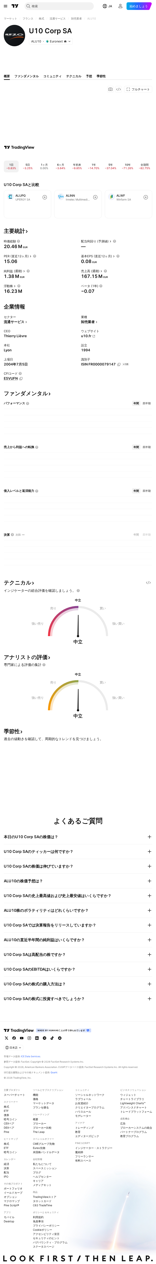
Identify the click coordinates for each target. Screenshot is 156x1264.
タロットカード (42, 1201)
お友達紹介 (81, 1103)
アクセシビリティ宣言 (46, 1234)
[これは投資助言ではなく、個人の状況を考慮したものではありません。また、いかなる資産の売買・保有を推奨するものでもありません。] (78, 590)
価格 (35, 1099)
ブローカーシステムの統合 (136, 1127)
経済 (6, 1164)
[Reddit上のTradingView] (59, 1038)
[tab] (136, 403)
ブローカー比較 (42, 1127)
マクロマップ (12, 1201)
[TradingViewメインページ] (19, 1030)
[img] (65, 41)
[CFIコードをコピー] (21, 378)
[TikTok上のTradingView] (52, 1038)
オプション (10, 1196)
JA (110, 6)
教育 (77, 1131)
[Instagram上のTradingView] (29, 1038)
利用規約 (38, 1217)
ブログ (37, 1172)
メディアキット (42, 1185)
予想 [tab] (89, 76)
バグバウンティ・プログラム (50, 1242)
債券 (6, 1115)
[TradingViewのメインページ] (15, 6)
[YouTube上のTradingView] (21, 1038)
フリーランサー (84, 1156)
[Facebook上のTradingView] (14, 1038)
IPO (6, 1176)
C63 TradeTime (42, 1205)
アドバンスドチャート (133, 1107)
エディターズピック (87, 1136)
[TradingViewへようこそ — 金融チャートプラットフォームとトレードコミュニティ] (19, 147)
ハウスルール (83, 1111)
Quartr (54, 1072)
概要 (35, 1119)
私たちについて (42, 1164)
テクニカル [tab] (73, 76)
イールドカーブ (13, 1192)
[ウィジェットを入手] (118, 89)
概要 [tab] (7, 76)
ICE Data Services (30, 1056)
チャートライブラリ (132, 1099)
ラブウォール (83, 1099)
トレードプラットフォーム (136, 1111)
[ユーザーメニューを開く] (120, 6)
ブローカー (39, 1123)
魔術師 (79, 1152)
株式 (6, 1106)
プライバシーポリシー (46, 1225)
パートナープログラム (133, 1131)
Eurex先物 (39, 1148)
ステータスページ (43, 1246)
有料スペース (83, 1160)
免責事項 (38, 1221)
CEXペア (9, 1123)
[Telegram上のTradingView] (44, 1038)
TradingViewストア (44, 1196)
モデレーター (83, 1115)
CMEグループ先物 (44, 1143)
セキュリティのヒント (46, 1238)
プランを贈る (41, 1107)
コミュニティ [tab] (52, 76)
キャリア (38, 1180)
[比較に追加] (44, 197)
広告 (123, 1123)
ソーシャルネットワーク (89, 1094)
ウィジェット (128, 1094)
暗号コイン (10, 1119)
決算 (6, 1168)
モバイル (9, 1217)
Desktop (9, 1221)
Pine (6, 1131)
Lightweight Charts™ (133, 1103)
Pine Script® (11, 1205)
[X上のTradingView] (6, 1038)
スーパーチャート (14, 1094)
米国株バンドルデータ (46, 1152)
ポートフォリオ (13, 1188)
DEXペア (9, 1127)
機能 (35, 1094)
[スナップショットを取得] (110, 89)
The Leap (39, 1131)
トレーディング (84, 1127)
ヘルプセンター (42, 1176)
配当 (6, 1172)
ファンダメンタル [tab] (26, 76)
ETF (6, 1110)
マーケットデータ (43, 1103)
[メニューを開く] (5, 6)
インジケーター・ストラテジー (93, 1148)
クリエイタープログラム (89, 1107)
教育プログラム (129, 1136)
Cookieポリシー (42, 1229)
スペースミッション (45, 1168)
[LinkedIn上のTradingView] (37, 1038)
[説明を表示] (18, 241)
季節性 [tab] (101, 76)
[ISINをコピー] (119, 364)
